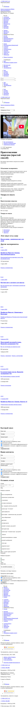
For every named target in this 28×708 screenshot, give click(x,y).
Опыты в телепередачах (7, 267)
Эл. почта (3, 458)
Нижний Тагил (7, 40)
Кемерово (6, 26)
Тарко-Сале (6, 52)
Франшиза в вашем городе (10, 62)
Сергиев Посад (7, 49)
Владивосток (7, 18)
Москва (5, 33)
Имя (2, 455)
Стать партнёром (8, 659)
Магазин (6, 66)
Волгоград (6, 19)
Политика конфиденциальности (12, 662)
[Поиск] (15, 80)
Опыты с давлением (6, 355)
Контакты (6, 75)
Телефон (3, 434)
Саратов (6, 48)
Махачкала (6, 31)
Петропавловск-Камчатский (11, 45)
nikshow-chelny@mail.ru (10, 657)
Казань (5, 25)
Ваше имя (3, 431)
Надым (5, 35)
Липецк (6, 30)
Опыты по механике (6, 385)
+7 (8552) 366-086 (5, 667)
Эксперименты (7, 67)
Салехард (6, 46)
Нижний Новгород (8, 38)
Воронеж (6, 21)
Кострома (6, 28)
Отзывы (6, 71)
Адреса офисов (7, 658)
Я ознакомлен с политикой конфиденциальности (14, 444)
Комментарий (4, 437)
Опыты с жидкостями (17, 355)
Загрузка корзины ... (6, 10)
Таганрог (6, 50)
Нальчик (6, 37)
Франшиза (6, 74)
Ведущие (6, 73)
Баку (5, 61)
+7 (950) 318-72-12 (5, 1)
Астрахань (6, 17)
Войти (12, 9)
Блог (5, 70)
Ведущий (3, 553)
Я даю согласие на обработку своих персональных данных (11, 442)
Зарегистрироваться (6, 9)
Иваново (6, 22)
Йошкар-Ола (7, 23)
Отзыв (2, 483)
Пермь (5, 43)
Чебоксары (6, 54)
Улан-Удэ (6, 53)
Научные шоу (7, 65)
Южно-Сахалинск (8, 57)
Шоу (5, 82)
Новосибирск (7, 41)
